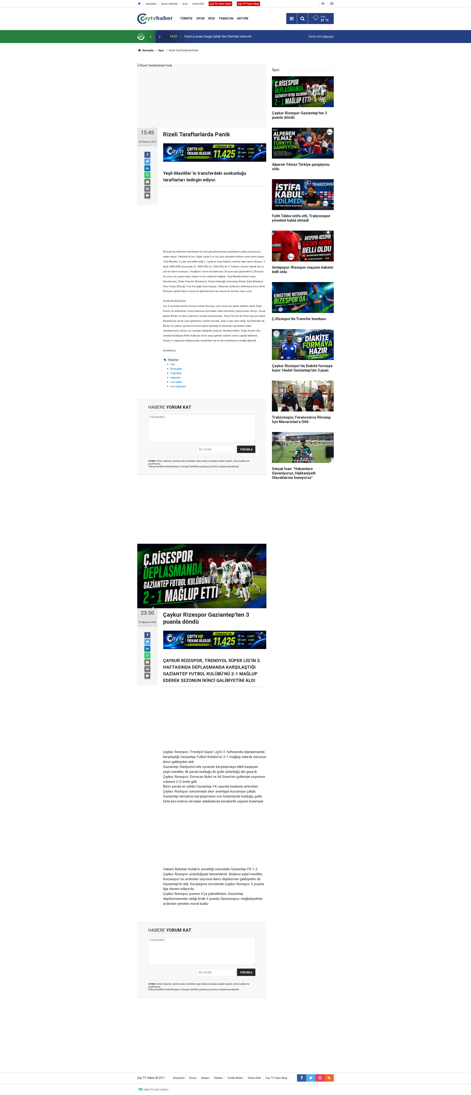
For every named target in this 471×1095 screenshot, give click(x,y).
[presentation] (150, 36)
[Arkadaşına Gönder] (147, 182)
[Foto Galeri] (332, 3)
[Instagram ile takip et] (320, 1078)
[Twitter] (147, 161)
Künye (192, 1078)
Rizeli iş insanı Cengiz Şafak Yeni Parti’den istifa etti (217, 36)
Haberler (175, 377)
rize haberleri (178, 386)
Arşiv (185, 3)
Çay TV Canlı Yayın (220, 3)
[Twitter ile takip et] (310, 1078)
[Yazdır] (147, 189)
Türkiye (186, 18)
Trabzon (226, 18)
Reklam (218, 1078)
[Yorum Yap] (147, 195)
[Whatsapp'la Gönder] (147, 175)
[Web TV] (323, 3)
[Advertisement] (214, 217)
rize (172, 364)
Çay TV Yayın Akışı (248, 3)
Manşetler (151, 3)
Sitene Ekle (198, 3)
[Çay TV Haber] (155, 18)
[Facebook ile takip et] (301, 1078)
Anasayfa (179, 1078)
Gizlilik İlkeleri (235, 1078)
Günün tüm (321, 36)
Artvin (242, 18)
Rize (211, 18)
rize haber (176, 382)
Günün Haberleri (169, 3)
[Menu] (291, 18)
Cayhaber (176, 373)
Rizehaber (176, 368)
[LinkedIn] (147, 168)
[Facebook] (147, 155)
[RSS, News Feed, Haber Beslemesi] (329, 1078)
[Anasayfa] (139, 3)
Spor (200, 18)
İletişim (205, 1078)
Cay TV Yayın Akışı (276, 1078)
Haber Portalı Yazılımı (156, 1089)
